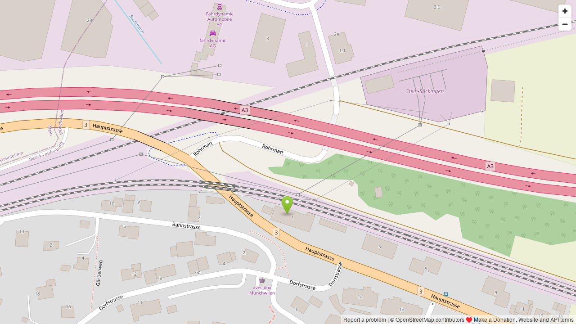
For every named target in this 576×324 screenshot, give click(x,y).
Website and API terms (546, 319)
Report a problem (364, 319)
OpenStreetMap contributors (430, 319)
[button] (287, 205)
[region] (288, 162)
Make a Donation (495, 319)
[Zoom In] (565, 11)
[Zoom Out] (565, 24)
